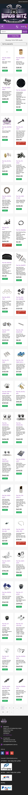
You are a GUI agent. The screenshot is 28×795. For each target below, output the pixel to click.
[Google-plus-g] (12, 753)
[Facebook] (2, 753)
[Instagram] (7, 753)
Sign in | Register (23, 1)
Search (25, 31)
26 (3, 712)
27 (7, 712)
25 (21, 708)
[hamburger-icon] (2, 26)
